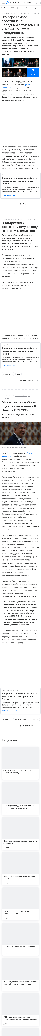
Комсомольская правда (23, 396)
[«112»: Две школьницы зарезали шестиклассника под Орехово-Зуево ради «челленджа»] (20, 1009)
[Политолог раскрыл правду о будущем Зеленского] (20, 833)
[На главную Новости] (14, 2)
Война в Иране (25, 8)
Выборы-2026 (9, 8)
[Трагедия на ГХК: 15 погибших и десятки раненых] (20, 903)
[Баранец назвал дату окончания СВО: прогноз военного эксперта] (20, 798)
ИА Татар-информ (22, 13)
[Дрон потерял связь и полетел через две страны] (20, 868)
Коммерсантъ (19, 219)
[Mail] (7, 2)
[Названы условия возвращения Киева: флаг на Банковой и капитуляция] (20, 974)
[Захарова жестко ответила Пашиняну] (20, 939)
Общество (35, 13)
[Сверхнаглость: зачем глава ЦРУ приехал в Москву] (20, 763)
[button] (8, 62)
